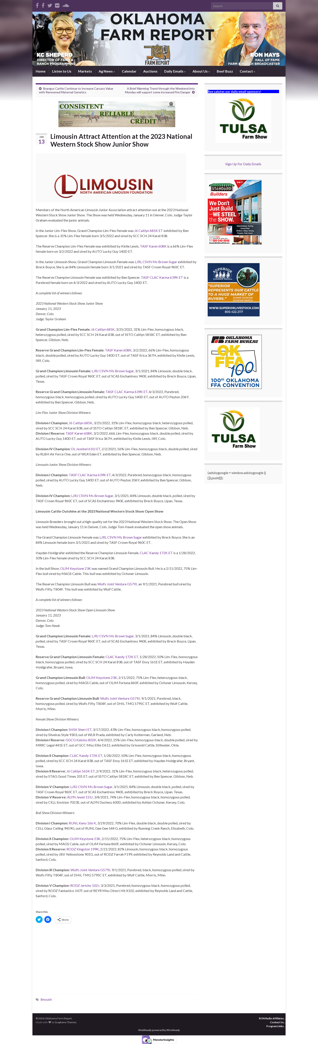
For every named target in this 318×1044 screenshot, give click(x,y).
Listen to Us (61, 71)
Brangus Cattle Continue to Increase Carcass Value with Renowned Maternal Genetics (76, 90)
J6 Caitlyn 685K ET (148, 230)
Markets (85, 71)
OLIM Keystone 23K (75, 568)
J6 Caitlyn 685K (103, 329)
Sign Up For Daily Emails (243, 164)
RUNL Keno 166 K (82, 823)
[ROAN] (37, 5)
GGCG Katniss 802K (81, 740)
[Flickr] (57, 5)
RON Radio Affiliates (271, 1018)
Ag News (106, 71)
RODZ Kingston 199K (82, 849)
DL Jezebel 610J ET (85, 449)
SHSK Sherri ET (80, 729)
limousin (46, 999)
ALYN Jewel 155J (80, 797)
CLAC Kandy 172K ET (156, 553)
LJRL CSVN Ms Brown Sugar (156, 262)
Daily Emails (174, 71)
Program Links (275, 1026)
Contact (247, 71)
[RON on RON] (49, 5)
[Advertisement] (117, 959)
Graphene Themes (66, 1022)
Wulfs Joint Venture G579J (117, 584)
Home (40, 71)
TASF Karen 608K (153, 246)
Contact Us (277, 1022)
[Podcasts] (65, 5)
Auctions (150, 71)
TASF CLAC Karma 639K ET (162, 277)
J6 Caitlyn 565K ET (80, 771)
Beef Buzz (225, 71)
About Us (200, 71)
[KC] (43, 5)
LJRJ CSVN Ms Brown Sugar (113, 371)
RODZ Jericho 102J (84, 885)
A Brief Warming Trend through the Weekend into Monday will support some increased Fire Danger (160, 90)
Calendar (129, 71)
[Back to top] (308, 1034)
